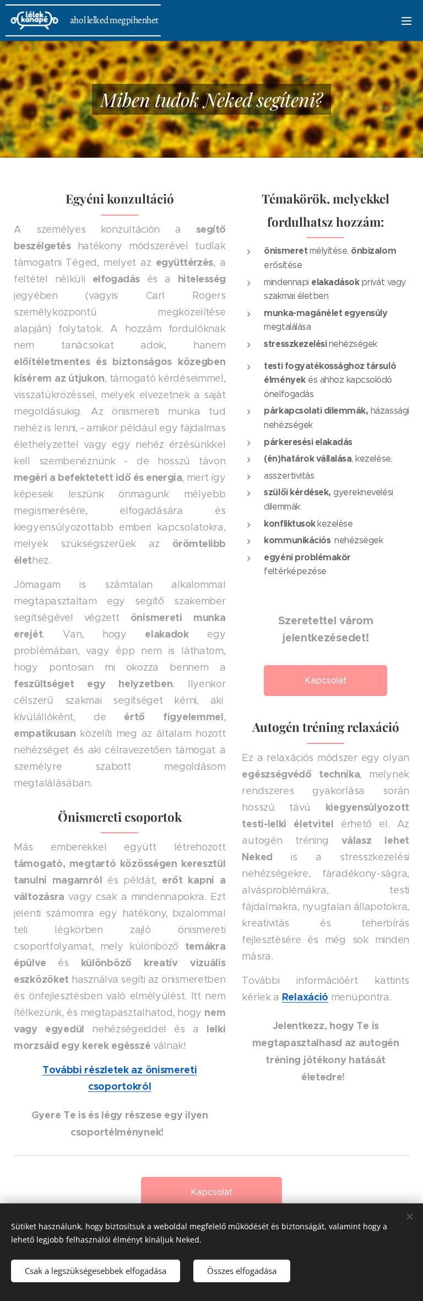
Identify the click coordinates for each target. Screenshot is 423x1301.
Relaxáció (305, 997)
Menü (406, 20)
